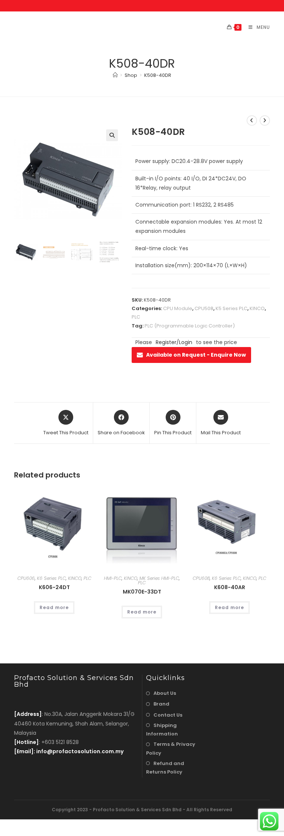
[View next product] (265, 120)
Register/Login (174, 342)
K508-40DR (157, 75)
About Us (164, 693)
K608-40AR (229, 587)
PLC (136, 316)
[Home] (115, 75)
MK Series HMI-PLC (159, 578)
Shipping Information (162, 729)
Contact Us (167, 714)
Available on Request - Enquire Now (196, 354)
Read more (54, 607)
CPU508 (204, 308)
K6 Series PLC (51, 578)
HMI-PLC (113, 578)
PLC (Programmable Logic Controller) (190, 325)
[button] (112, 135)
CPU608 (201, 578)
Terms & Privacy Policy (170, 748)
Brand (161, 703)
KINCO (257, 308)
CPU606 (26, 578)
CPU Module (177, 308)
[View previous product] (252, 120)
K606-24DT (54, 587)
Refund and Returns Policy (165, 767)
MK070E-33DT (142, 591)
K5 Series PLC (231, 308)
